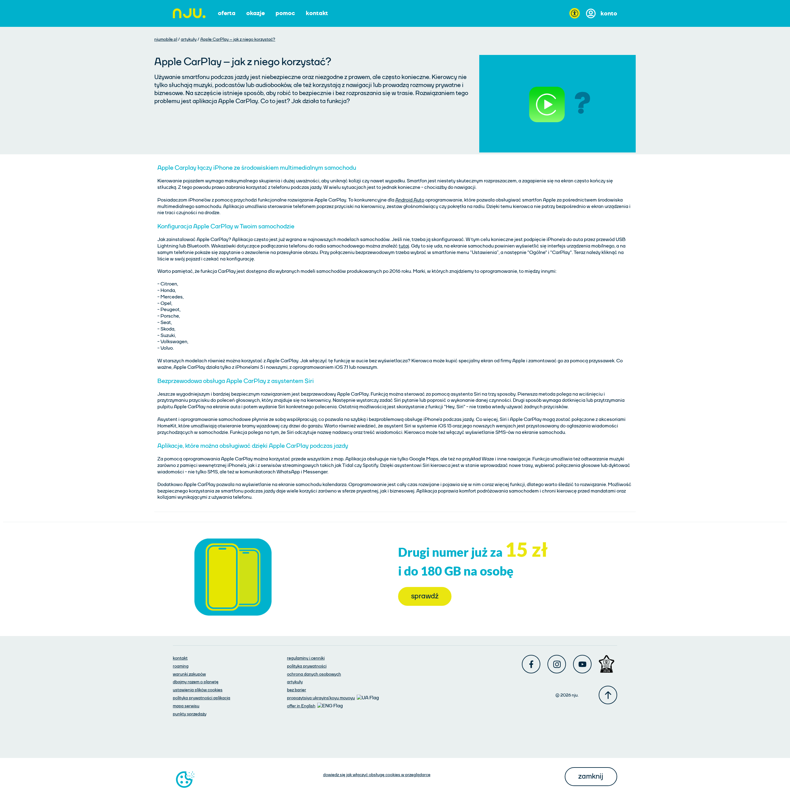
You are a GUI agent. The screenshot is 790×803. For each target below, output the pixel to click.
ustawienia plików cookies (197, 690)
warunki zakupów (189, 674)
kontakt (180, 658)
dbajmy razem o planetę (195, 681)
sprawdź (418, 596)
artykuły (189, 39)
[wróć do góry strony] (608, 695)
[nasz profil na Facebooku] (531, 664)
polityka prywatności (306, 666)
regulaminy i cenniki (306, 658)
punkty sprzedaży (189, 714)
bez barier (296, 690)
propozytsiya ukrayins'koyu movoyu (321, 698)
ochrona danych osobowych (314, 674)
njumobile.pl (165, 39)
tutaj (404, 246)
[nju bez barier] (574, 13)
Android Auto (409, 200)
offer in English (301, 706)
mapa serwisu (186, 706)
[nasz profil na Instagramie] (556, 664)
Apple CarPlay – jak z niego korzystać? (237, 39)
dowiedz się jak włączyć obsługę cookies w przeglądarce (376, 774)
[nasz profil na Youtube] (582, 664)
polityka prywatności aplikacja (201, 698)
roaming (181, 666)
